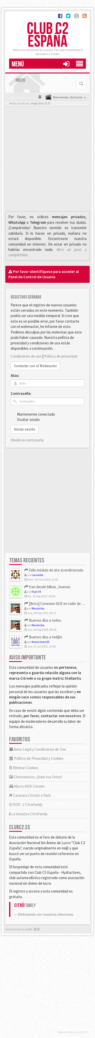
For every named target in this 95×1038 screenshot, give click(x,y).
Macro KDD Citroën (29, 786)
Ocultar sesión (28, 419)
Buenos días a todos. (45, 620)
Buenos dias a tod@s (45, 637)
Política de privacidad (60, 356)
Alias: (15, 375)
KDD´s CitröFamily (27, 804)
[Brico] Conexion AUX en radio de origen (60, 603)
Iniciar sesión (24, 429)
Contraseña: (21, 393)
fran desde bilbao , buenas (49, 586)
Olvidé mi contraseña (27, 440)
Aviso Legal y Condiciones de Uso (39, 749)
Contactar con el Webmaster (35, 366)
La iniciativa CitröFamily (29, 813)
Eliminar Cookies (25, 767)
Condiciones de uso (26, 356)
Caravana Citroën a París (31, 795)
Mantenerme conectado (36, 414)
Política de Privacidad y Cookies (38, 758)
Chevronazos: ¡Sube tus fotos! (37, 776)
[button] (66, 63)
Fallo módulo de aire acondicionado (55, 570)
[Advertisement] (47, 160)
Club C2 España (47, 35)
